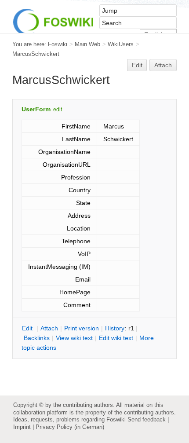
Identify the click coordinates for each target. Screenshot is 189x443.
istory (114, 328)
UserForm (36, 109)
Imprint (22, 427)
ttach (49, 328)
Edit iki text (116, 337)
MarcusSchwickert (35, 54)
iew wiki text (74, 337)
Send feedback (146, 419)
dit (28, 328)
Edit (137, 65)
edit (57, 109)
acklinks (37, 337)
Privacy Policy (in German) (70, 427)
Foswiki (57, 44)
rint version (81, 328)
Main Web (87, 44)
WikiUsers (121, 44)
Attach (163, 65)
